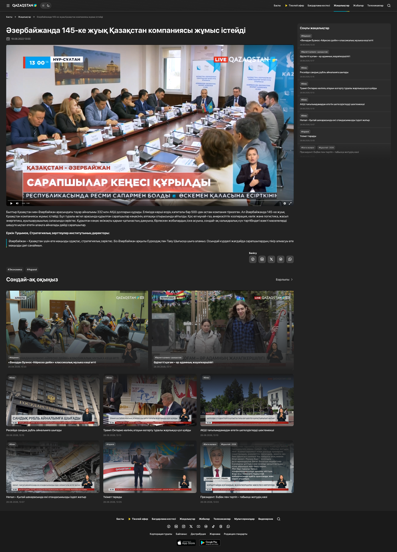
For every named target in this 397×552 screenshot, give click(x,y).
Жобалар (358, 5)
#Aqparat (32, 269)
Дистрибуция (198, 533)
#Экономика (15, 269)
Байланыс (181, 533)
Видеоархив (265, 518)
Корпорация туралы (161, 533)
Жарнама (215, 533)
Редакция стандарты (235, 533)
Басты (277, 5)
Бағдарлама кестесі (319, 5)
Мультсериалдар (244, 518)
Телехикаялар (375, 5)
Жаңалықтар (341, 5)
